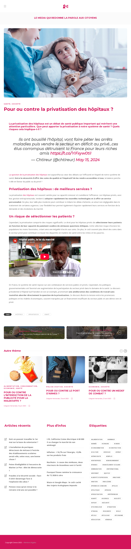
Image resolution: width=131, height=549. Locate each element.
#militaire (116, 477)
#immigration (96, 469)
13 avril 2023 (65, 398)
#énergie (108, 519)
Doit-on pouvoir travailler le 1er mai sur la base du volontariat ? (23, 440)
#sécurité (105, 503)
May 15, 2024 (88, 159)
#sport (94, 503)
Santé (7, 104)
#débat (118, 452)
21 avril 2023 (107, 398)
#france (94, 465)
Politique (36, 331)
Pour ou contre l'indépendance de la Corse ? (39, 334)
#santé (47, 314)
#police (115, 486)
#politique (95, 490)
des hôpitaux (28, 195)
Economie (24, 331)
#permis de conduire (99, 486)
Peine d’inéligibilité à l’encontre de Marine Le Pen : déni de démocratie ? (25, 467)
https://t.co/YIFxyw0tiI (70, 153)
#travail (94, 511)
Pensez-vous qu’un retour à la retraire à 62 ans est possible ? (23, 488)
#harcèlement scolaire (111, 465)
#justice (107, 473)
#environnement (112, 460)
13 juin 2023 (22, 406)
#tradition (111, 507)
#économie (119, 515)
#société (117, 498)
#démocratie (96, 456)
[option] (23, 381)
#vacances (107, 511)
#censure (105, 444)
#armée (94, 444)
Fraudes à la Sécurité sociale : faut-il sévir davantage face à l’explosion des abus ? (25, 478)
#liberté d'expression (99, 477)
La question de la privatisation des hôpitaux (28, 174)
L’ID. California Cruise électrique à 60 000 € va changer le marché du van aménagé (65, 442)
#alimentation (96, 439)
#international (113, 469)
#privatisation (34, 314)
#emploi (109, 456)
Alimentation (11, 386)
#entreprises (96, 460)
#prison (108, 490)
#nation (94, 482)
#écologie (106, 515)
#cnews (117, 444)
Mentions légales (30, 542)
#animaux (111, 439)
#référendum (113, 494)
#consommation (97, 448)
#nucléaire (107, 482)
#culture (94, 452)
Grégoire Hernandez (11, 406)
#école (93, 515)
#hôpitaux (19, 314)
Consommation (28, 386)
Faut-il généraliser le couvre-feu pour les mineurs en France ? (94, 334)
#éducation (95, 519)
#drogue (106, 452)
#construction (115, 448)
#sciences (105, 498)
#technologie (96, 507)
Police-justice (54, 387)
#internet (95, 473)
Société (16, 104)
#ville (118, 511)
